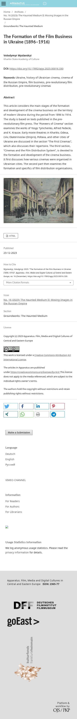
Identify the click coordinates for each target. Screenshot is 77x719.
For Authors (12, 506)
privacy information (17, 552)
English (9, 459)
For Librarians (13, 512)
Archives (19, 11)
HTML (12, 235)
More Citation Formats (17, 282)
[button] (11, 406)
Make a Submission (19, 432)
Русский (10, 464)
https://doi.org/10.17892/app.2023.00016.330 (36, 68)
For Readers (12, 501)
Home (7, 11)
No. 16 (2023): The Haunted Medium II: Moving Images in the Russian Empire (36, 17)
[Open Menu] (3, 3)
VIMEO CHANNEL (15, 480)
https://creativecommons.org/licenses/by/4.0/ (35, 372)
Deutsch (10, 454)
